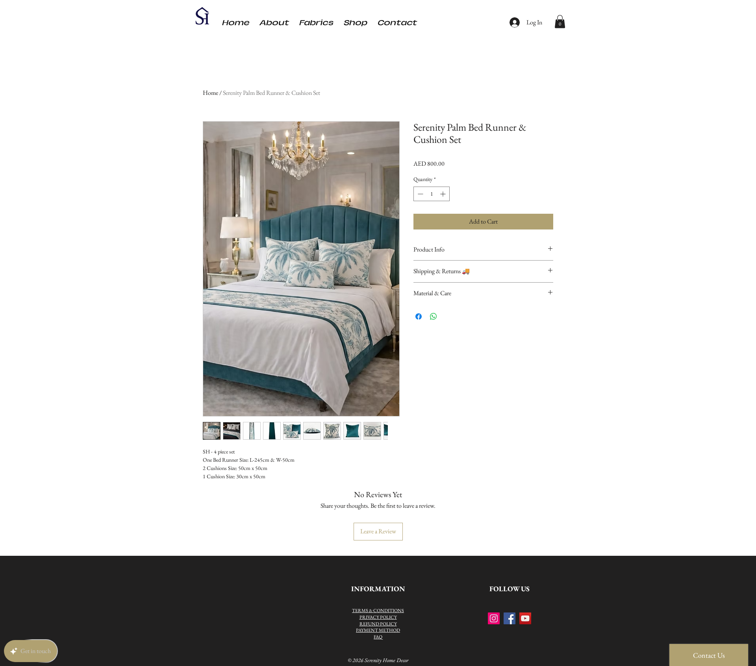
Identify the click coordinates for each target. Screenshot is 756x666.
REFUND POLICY (378, 624)
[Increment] (443, 194)
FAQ (378, 637)
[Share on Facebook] (418, 316)
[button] (559, 21)
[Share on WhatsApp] (433, 316)
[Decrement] (419, 194)
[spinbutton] (431, 194)
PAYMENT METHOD (378, 630)
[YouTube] (525, 618)
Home (210, 93)
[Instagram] (494, 618)
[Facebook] (509, 618)
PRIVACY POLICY (378, 617)
